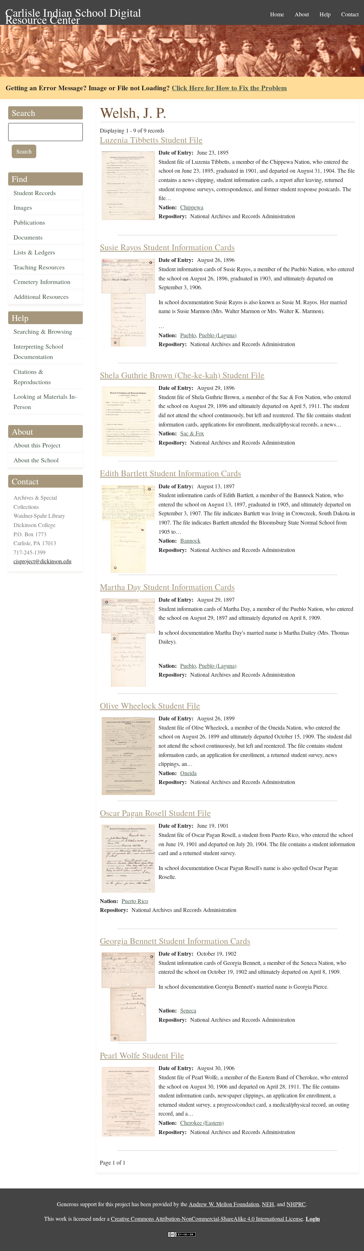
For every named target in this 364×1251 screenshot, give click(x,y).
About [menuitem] (302, 14)
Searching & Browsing (43, 331)
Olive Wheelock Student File (150, 705)
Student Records (35, 192)
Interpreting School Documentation (38, 351)
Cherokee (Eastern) (202, 1122)
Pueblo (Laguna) (217, 335)
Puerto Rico (135, 900)
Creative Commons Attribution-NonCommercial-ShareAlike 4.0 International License (207, 1218)
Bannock (190, 540)
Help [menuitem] (325, 14)
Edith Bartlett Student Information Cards (170, 473)
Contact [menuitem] (350, 14)
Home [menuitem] (277, 14)
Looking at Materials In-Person (45, 401)
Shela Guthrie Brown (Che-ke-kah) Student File (182, 375)
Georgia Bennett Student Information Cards (175, 940)
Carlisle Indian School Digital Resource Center (73, 13)
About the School (36, 460)
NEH (268, 1204)
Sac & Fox (192, 433)
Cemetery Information (42, 281)
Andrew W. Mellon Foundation (224, 1204)
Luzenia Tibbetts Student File (151, 139)
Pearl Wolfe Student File (142, 1055)
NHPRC (296, 1204)
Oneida (188, 773)
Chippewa (191, 207)
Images (23, 207)
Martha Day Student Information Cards (167, 586)
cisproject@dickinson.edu (42, 561)
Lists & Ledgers (34, 252)
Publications (29, 222)
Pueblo (188, 335)
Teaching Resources (39, 267)
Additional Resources (41, 296)
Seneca (188, 1010)
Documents (28, 237)
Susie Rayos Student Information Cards (167, 247)
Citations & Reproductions (32, 376)
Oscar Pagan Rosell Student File (155, 812)
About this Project (37, 445)
